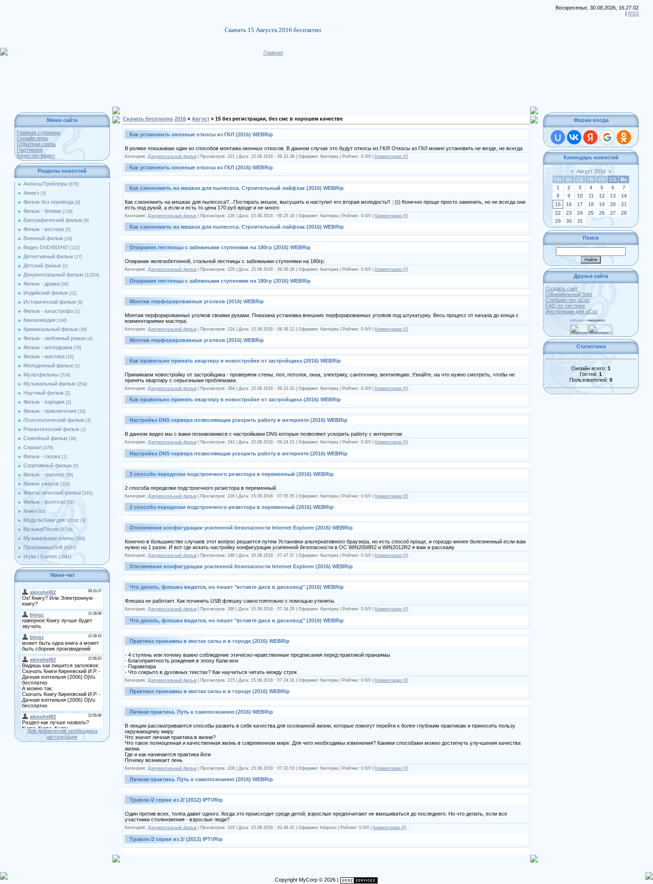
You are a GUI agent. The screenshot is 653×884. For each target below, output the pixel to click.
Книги (30, 511)
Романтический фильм (51, 429)
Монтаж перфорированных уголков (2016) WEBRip (197, 301)
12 (602, 196)
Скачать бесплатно (148, 119)
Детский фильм (42, 265)
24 (580, 213)
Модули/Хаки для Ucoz (51, 520)
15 (558, 204)
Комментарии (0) (391, 156)
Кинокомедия (39, 320)
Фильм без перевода (48, 202)
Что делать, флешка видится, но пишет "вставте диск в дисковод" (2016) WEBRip (237, 587)
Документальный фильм (53, 274)
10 (580, 196)
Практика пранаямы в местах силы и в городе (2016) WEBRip (210, 641)
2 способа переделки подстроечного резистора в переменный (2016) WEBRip (232, 474)
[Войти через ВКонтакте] (574, 137)
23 (569, 213)
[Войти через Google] (607, 137)
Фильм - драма (41, 284)
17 (580, 204)
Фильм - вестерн (43, 229)
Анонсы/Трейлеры (45, 184)
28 (624, 213)
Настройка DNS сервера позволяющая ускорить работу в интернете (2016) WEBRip (239, 420)
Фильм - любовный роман (54, 338)
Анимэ (31, 193)
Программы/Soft (43, 547)
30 (569, 221)
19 (602, 204)
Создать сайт (561, 288)
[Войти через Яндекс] (590, 137)
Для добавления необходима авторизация (62, 734)
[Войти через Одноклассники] (624, 137)
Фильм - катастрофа (48, 311)
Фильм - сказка (41, 456)
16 (569, 204)
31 (580, 221)
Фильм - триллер (43, 474)
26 (602, 213)
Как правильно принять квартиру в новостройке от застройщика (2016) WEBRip (235, 361)
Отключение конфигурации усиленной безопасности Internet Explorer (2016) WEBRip (241, 527)
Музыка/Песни (41, 529)
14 (624, 196)
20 (613, 204)
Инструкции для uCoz (571, 311)
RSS (633, 13)
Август (200, 119)
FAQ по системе (565, 306)
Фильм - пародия (44, 402)
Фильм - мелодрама (47, 347)
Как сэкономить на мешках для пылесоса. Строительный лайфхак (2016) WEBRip (237, 188)
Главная (273, 52)
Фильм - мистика (44, 356)
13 (613, 196)
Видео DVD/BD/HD (45, 247)
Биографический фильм (52, 220)
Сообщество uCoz (567, 300)
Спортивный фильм (47, 465)
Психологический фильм (53, 420)
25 (591, 213)
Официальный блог (569, 294)
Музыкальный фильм (49, 384)
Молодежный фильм (48, 365)
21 (624, 204)
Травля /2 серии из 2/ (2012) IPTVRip (176, 800)
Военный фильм (43, 238)
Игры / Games (40, 556)
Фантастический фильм (52, 493)
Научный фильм (43, 393)
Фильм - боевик (42, 211)
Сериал (32, 447)
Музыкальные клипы (48, 538)
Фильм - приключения (49, 411)
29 (558, 221)
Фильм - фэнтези (44, 502)
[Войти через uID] (558, 137)
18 (591, 204)
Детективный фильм (48, 256)
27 (613, 213)
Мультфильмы (41, 374)
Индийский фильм (45, 293)
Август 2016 (591, 171)
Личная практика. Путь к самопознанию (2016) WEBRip (201, 712)
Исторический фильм (49, 302)
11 (591, 196)
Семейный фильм (45, 438)
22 (558, 213)
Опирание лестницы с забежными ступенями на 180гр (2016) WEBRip (220, 247)
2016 (180, 119)
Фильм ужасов (41, 483)
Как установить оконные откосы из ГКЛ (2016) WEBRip (201, 134)
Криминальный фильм (50, 329)
